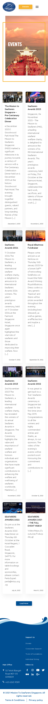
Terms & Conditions (15, 700)
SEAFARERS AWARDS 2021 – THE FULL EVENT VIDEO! (35, 521)
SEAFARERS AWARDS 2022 (12, 518)
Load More (24, 603)
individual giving (32, 659)
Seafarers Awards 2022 (34, 382)
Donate (25, 7)
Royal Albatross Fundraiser (35, 246)
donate (28, 643)
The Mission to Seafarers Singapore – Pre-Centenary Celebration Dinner (12, 114)
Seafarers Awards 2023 (11, 382)
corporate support (33, 649)
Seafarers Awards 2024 (11, 246)
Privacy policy (36, 700)
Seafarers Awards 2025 (34, 107)
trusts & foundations (34, 654)
